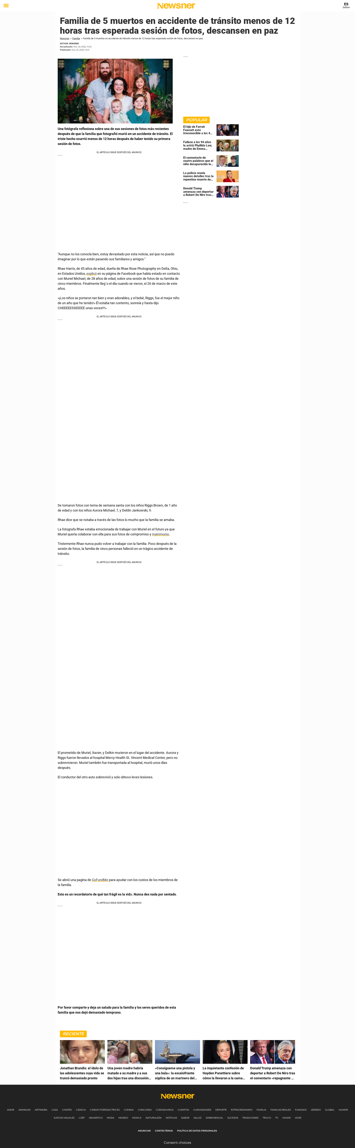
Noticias (171, 1117)
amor (10, 1109)
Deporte (221, 1109)
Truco (267, 1117)
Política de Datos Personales (197, 1130)
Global (329, 1109)
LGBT (82, 1117)
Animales (24, 1109)
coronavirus (164, 1109)
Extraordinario (241, 1109)
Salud (198, 1117)
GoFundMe (100, 880)
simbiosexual (214, 1117)
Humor (343, 1109)
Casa (55, 1109)
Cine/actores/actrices (105, 1109)
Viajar (286, 1117)
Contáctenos (164, 1130)
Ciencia (81, 1109)
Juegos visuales (64, 1117)
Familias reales (281, 1109)
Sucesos (232, 1117)
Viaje (298, 1117)
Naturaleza (154, 1117)
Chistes (67, 1109)
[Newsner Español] (176, 6)
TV (276, 1117)
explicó (91, 273)
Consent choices (177, 1143)
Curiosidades (202, 1109)
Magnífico (96, 1117)
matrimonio (160, 534)
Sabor (185, 1117)
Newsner (64, 38)
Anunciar (144, 1130)
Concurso (145, 1109)
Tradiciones (250, 1117)
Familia (76, 38)
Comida (129, 1109)
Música (136, 1117)
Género (316, 1109)
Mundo (123, 1117)
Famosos (301, 1109)
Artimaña (41, 1109)
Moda (110, 1117)
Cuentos (183, 1109)
